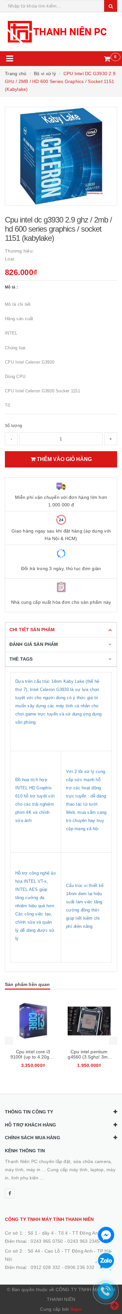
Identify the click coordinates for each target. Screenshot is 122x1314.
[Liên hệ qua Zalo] (106, 1261)
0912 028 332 (45, 1267)
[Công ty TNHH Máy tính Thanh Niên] (61, 31)
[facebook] (9, 1193)
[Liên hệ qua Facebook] (106, 1234)
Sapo (76, 1309)
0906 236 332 (79, 1267)
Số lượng (13, 425)
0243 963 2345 (83, 1241)
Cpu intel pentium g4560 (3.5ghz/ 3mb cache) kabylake (89, 1057)
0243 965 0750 (47, 1241)
